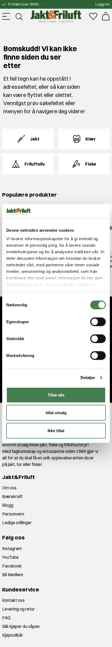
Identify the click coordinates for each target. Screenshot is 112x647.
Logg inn (102, 4)
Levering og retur (18, 609)
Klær (90, 139)
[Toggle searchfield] (19, 16)
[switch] (98, 321)
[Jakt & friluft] (55, 16)
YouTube (10, 557)
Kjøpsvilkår (12, 635)
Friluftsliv (34, 164)
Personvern (13, 514)
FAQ (6, 617)
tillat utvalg (56, 412)
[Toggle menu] (6, 16)
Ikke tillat (56, 430)
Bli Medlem (12, 574)
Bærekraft (12, 496)
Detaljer (87, 377)
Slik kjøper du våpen (21, 626)
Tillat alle (56, 394)
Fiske (90, 164)
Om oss (9, 487)
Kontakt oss (13, 600)
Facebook (12, 566)
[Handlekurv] (106, 16)
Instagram (12, 548)
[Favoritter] (93, 16)
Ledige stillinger (17, 522)
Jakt (34, 139)
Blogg (7, 505)
